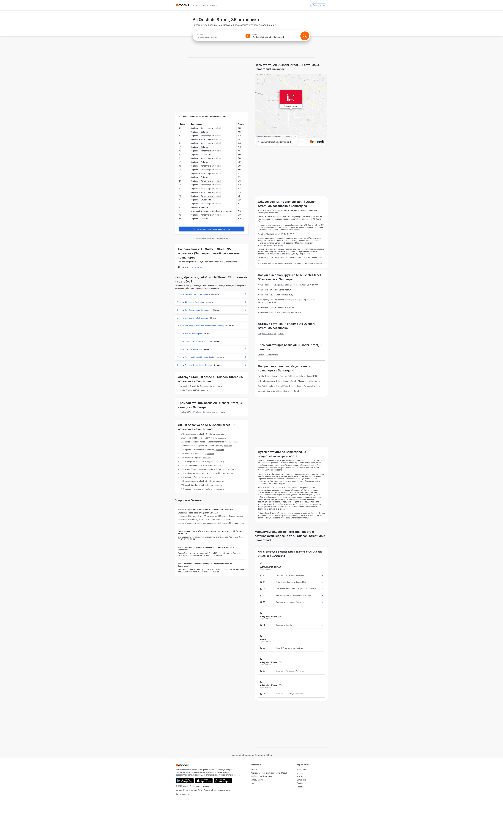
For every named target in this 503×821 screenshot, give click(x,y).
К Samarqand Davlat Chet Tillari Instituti (275, 295)
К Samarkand (263, 285)
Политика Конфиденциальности (217, 790)
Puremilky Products (312, 386)
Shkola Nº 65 (312, 376)
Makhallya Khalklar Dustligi (309, 381)
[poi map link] (291, 110)
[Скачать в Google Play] (185, 780)
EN (253, 783)
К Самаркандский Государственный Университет (280, 312)
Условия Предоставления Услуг (189, 790)
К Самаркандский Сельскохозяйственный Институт (295, 285)
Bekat (281, 334)
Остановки (301, 780)
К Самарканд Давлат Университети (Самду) (277, 307)
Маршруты (301, 769)
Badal (299, 386)
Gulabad (261, 391)
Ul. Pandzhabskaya (266, 381)
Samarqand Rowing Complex (279, 391)
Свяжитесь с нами (183, 794)
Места (300, 773)
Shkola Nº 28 (281, 386)
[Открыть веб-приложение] (223, 780)
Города (300, 783)
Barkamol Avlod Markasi (268, 355)
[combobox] (220, 37)
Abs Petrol (262, 386)
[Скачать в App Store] (204, 780)
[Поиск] (304, 35)
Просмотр (217, 386)
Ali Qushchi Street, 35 (267, 334)
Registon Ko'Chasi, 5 (288, 376)
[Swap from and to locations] (247, 36)
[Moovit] (182, 5)
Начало (200, 34)
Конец (254, 34)
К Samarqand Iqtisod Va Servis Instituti (274, 290)
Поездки (300, 787)
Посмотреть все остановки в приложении (211, 229)
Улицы (300, 776)
